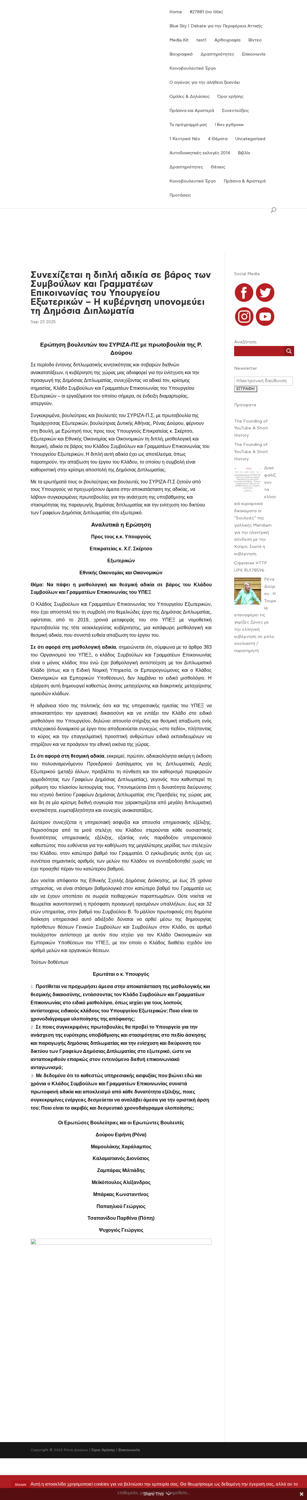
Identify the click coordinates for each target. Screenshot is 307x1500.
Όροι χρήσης (230, 97)
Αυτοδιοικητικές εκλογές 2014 (199, 153)
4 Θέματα (218, 139)
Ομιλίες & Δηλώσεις (189, 97)
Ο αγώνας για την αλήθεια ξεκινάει (204, 82)
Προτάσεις (180, 195)
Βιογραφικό (181, 54)
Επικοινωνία (253, 54)
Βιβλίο (244, 153)
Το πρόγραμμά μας (188, 125)
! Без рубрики (229, 125)
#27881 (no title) (206, 12)
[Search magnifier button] (289, 351)
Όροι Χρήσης (103, 1450)
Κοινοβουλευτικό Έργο (192, 68)
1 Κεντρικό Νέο (184, 139)
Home (175, 12)
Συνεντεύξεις (235, 111)
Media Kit (179, 40)
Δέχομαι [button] (20, 1484)
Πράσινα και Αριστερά (191, 111)
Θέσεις (218, 167)
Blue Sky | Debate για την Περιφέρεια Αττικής (215, 26)
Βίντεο (255, 40)
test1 (201, 40)
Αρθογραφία (227, 40)
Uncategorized (250, 139)
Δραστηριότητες (217, 54)
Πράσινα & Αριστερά (245, 181)
